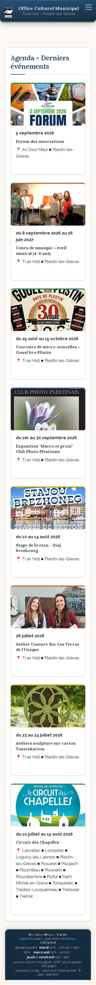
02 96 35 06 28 (48, 942)
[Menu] (88, 7)
